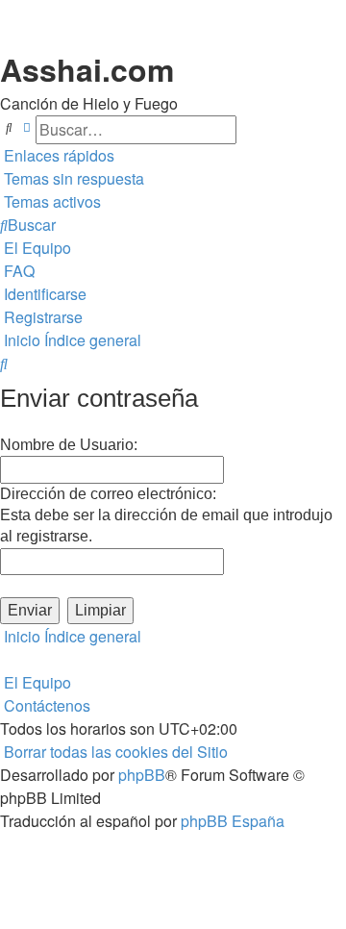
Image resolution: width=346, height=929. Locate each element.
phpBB (141, 775)
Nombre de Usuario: (68, 445)
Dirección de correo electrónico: (108, 494)
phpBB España (232, 821)
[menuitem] (72, 178)
